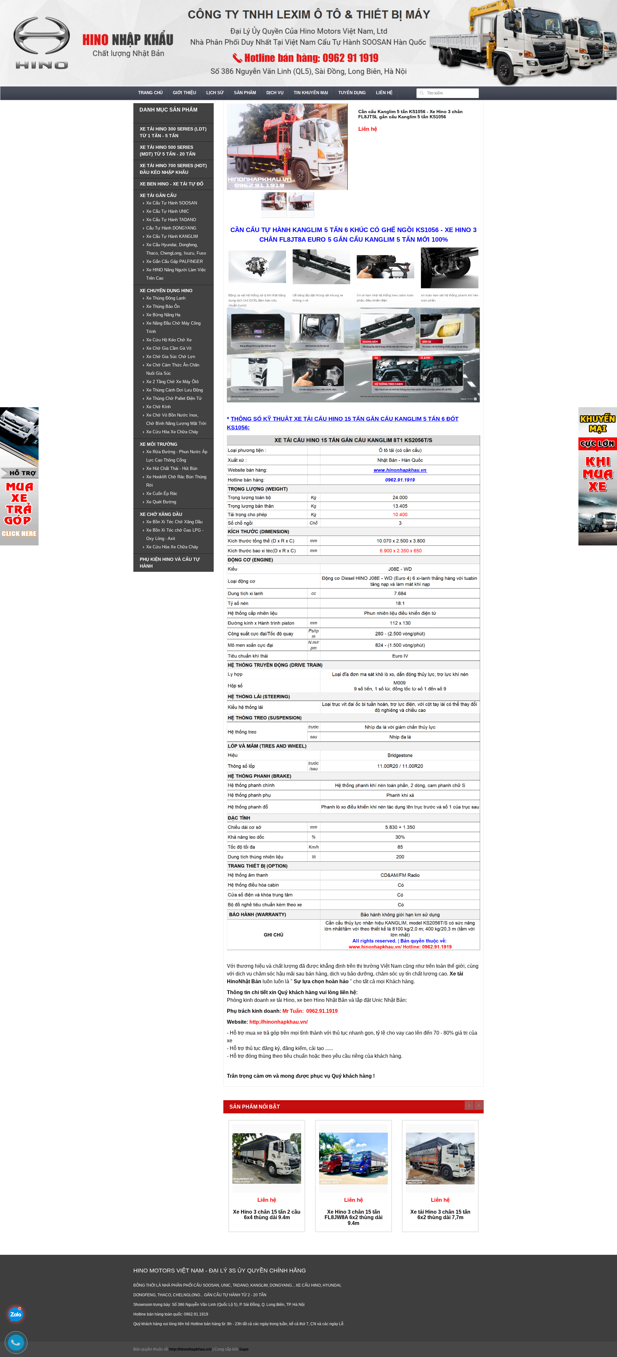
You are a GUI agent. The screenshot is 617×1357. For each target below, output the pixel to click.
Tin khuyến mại (311, 92)
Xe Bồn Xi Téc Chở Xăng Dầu (174, 521)
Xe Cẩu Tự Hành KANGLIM (172, 236)
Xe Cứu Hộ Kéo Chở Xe (169, 339)
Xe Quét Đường (161, 501)
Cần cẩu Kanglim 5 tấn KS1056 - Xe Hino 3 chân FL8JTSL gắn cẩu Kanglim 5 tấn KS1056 (410, 114)
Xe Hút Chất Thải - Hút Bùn (171, 468)
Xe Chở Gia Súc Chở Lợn (170, 356)
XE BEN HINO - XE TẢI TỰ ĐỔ (171, 183)
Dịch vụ (274, 92)
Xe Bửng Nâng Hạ (163, 314)
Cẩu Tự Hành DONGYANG (171, 228)
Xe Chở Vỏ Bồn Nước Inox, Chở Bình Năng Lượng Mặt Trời (176, 419)
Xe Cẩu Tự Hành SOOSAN (171, 203)
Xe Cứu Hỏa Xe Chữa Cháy (172, 431)
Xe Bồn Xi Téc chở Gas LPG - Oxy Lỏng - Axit (174, 534)
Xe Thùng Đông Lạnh (165, 298)
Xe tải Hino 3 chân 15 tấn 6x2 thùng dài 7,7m (440, 1214)
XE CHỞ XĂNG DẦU (161, 514)
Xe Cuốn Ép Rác (161, 493)
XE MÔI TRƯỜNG (158, 444)
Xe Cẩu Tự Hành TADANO (171, 219)
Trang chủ (150, 92)
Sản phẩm (245, 92)
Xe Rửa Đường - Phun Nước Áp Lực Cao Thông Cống (176, 456)
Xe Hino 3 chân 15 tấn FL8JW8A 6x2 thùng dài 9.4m (353, 1217)
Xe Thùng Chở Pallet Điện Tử (174, 398)
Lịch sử (215, 92)
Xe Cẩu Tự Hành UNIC (167, 211)
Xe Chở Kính (158, 406)
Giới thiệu (184, 92)
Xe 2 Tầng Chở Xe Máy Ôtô (172, 381)
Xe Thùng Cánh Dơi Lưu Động (174, 390)
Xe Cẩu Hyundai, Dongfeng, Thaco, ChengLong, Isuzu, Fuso (176, 249)
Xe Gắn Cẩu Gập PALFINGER (174, 261)
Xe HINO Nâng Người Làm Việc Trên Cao (176, 274)
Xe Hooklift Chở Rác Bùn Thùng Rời (176, 481)
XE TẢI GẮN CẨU (158, 195)
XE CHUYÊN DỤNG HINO (166, 290)
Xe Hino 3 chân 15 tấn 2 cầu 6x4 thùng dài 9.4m (266, 1214)
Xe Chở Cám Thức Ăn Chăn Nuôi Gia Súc (172, 369)
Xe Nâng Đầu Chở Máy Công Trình (173, 327)
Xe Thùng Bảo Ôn (163, 306)
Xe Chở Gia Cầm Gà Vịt (169, 348)
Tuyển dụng (352, 92)
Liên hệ (384, 92)
